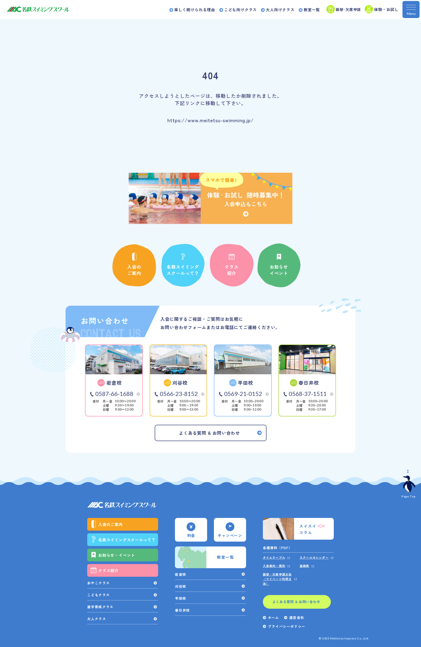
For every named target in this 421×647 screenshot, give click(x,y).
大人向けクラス (280, 9)
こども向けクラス (240, 9)
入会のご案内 (134, 269)
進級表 (304, 566)
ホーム (273, 617)
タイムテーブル (274, 557)
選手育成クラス (100, 606)
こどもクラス (98, 594)
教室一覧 (312, 9)
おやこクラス (98, 582)
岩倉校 (180, 574)
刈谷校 (180, 586)
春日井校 (182, 610)
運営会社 (296, 617)
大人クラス (96, 618)
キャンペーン (230, 535)
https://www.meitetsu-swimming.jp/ (210, 120)
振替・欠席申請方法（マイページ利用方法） (277, 579)
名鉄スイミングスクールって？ (183, 269)
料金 (191, 535)
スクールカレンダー (314, 557)
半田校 (180, 598)
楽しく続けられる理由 (194, 9)
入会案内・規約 (274, 566)
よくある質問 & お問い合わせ (296, 601)
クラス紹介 (232, 269)
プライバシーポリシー (287, 626)
